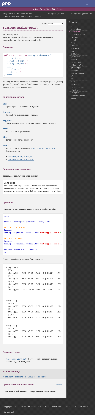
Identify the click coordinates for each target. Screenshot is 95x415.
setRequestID (76, 93)
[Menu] (91, 3)
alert (72, 26)
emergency (75, 48)
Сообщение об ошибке (37, 377)
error (72, 51)
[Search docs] (87, 3)
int (9, 66)
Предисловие (8, 14)
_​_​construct (75, 37)
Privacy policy (10, 412)
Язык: (44, 23)
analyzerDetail (76, 32)
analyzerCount (76, 29)
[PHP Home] (6, 3)
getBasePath (75, 57)
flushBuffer (75, 54)
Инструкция (8, 377)
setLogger (74, 90)
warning (73, 98)
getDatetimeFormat (78, 65)
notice (73, 82)
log (72, 79)
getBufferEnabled (77, 62)
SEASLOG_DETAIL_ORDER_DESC (21, 159)
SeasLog (38, 17)
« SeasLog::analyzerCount (55, 14)
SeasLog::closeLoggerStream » (81, 14)
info (72, 76)
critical (73, 40)
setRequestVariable (78, 96)
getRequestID (76, 71)
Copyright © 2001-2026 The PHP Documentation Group (26, 407)
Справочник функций (24, 14)
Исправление (20, 377)
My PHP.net (57, 407)
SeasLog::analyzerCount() (16, 359)
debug (73, 43)
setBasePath (75, 84)
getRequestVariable (78, 73)
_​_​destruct (74, 46)
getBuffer (74, 60)
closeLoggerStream (78, 35)
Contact (68, 407)
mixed (9, 75)
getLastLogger (76, 68)
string (10, 58)
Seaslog (29, 17)
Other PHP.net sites (82, 407)
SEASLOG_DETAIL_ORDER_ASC (43, 148)
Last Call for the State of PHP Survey (47, 9)
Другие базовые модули (14, 17)
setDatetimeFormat (78, 87)
